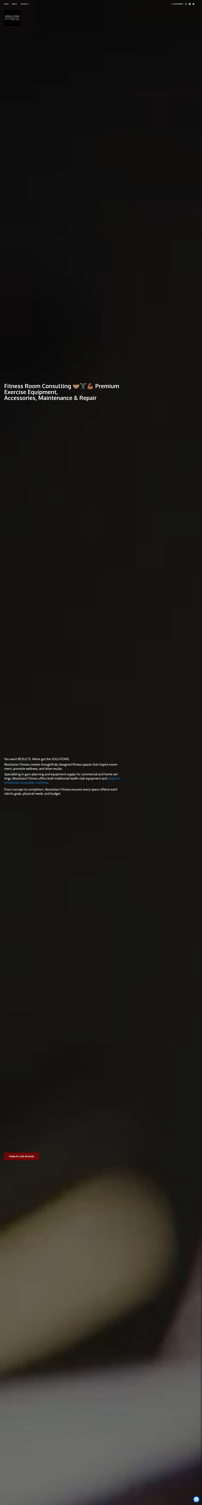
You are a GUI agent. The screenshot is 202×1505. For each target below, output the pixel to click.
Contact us (24, 4)
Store (6, 4)
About (14, 4)
